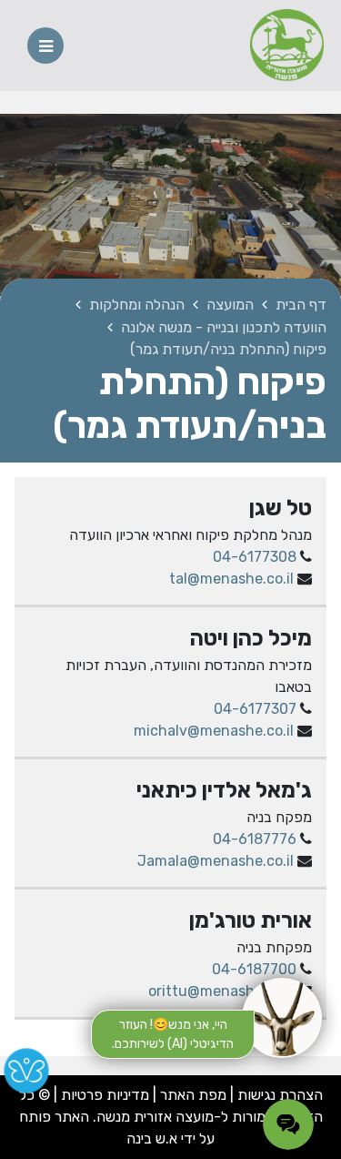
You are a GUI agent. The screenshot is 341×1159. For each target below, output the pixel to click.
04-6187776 (254, 839)
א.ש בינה (151, 1138)
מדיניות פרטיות (103, 1094)
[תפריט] (45, 45)
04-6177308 (254, 556)
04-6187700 (254, 969)
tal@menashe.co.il (231, 578)
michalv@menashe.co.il (214, 730)
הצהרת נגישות (280, 1094)
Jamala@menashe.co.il (215, 860)
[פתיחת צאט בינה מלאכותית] (281, 1017)
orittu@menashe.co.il (221, 991)
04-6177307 (255, 708)
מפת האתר (193, 1094)
